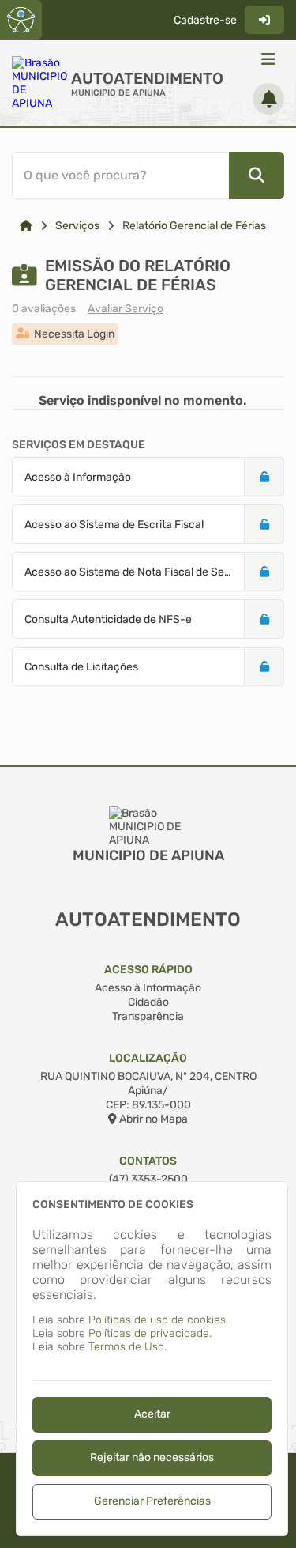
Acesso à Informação (148, 988)
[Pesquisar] (256, 175)
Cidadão (148, 1002)
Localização (148, 1058)
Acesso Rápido (148, 969)
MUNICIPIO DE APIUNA (118, 93)
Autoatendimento (147, 78)
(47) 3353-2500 (148, 1179)
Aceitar (152, 1414)
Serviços (77, 225)
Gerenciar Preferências (152, 1501)
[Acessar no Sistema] (264, 20)
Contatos (148, 1161)
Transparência (148, 1016)
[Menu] (268, 59)
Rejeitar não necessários (152, 1457)
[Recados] (268, 99)
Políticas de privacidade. (150, 1333)
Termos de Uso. (127, 1347)
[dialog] (152, 1358)
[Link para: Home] (26, 225)
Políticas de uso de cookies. (158, 1320)
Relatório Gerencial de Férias (194, 225)
